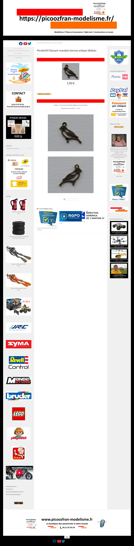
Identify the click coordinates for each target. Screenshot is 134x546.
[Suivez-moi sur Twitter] (29, 43)
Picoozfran (42, 54)
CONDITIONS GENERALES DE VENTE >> (15, 491)
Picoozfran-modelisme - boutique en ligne (49, 43)
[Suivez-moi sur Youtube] (25, 43)
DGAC (83, 221)
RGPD (61, 223)
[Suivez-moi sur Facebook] (21, 43)
